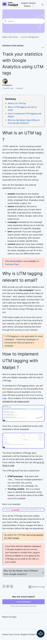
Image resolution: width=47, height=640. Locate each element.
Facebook (4, 586)
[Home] (10, 6)
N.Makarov (7, 85)
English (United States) (28, 4)
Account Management (30, 37)
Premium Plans (12, 264)
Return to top (8, 617)
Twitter (7, 586)
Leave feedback (24, 602)
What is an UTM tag (17, 103)
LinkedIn (11, 586)
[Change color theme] (42, 4)
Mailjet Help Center (10, 37)
